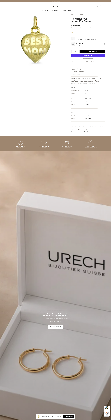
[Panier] (100, 6)
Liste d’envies (76, 32)
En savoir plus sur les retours (90, 131)
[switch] (106, 415)
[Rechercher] (92, 6)
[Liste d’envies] (97, 6)
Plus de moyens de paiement (88, 58)
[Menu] (109, 406)
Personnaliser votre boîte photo (55, 326)
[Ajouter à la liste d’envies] (72, 32)
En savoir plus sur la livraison (77, 131)
